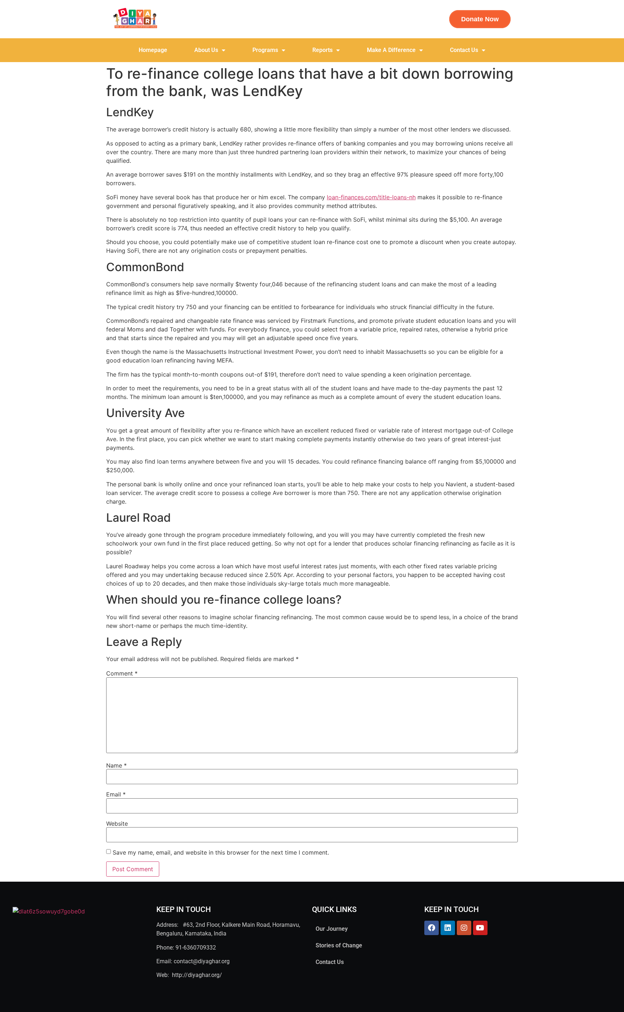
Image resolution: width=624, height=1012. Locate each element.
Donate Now (480, 19)
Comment (122, 673)
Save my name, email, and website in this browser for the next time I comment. (221, 852)
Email (116, 794)
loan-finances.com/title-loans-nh (371, 197)
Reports (322, 50)
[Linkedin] (448, 928)
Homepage (153, 50)
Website (117, 823)
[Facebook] (431, 928)
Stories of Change (339, 945)
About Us (206, 50)
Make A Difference (391, 50)
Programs (265, 50)
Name (116, 765)
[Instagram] (464, 928)
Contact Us (464, 50)
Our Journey (332, 928)
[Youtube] (480, 928)
